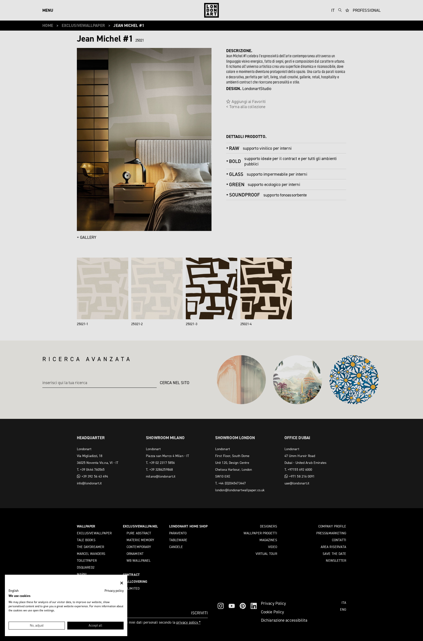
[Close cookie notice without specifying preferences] (122, 583)
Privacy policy (114, 591)
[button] (14, 591)
